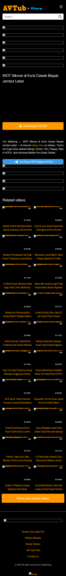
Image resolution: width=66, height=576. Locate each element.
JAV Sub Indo (33, 550)
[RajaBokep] (23, 8)
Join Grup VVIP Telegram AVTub (36, 161)
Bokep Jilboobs (33, 538)
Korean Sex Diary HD (33, 531)
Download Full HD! (34, 126)
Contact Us (33, 556)
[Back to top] (60, 569)
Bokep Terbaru (33, 544)
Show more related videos (33, 498)
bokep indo (38, 145)
